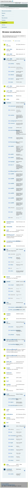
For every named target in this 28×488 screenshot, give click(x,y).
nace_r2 (11, 164)
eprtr (7, 230)
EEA (7, 1)
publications (9, 414)
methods (12, 74)
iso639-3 (12, 154)
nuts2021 (12, 198)
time (11, 453)
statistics (12, 449)
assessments (13, 106)
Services (3, 24)
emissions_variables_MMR (13, 307)
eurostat (8, 246)
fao (7, 249)
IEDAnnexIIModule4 (11, 355)
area (11, 432)
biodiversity (9, 95)
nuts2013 (12, 188)
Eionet (7, 8)
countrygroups (13, 120)
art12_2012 (9, 49)
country (11, 473)
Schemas (4, 20)
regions (11, 402)
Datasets (3, 13)
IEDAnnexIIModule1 (11, 339)
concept (12, 284)
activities (12, 63)
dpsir (11, 127)
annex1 (11, 326)
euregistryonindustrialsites (11, 241)
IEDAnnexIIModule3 (11, 349)
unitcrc (11, 271)
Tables (3, 15)
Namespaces (4, 27)
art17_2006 (9, 59)
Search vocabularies (7, 40)
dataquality (9, 226)
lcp (7, 389)
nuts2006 (12, 178)
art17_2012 (9, 86)
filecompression (13, 142)
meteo (11, 446)
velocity (11, 456)
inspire (8, 368)
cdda (7, 99)
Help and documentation (6, 10)
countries (12, 71)
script (11, 211)
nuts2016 (12, 193)
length (11, 442)
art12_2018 (9, 54)
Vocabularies (4, 22)
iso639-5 (12, 157)
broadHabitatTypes (13, 398)
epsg (11, 137)
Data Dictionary (11, 8)
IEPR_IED (8, 361)
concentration (13, 435)
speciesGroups (13, 405)
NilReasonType (13, 171)
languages (12, 161)
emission (12, 439)
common (8, 102)
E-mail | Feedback (5, 483)
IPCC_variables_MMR (13, 309)
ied (7, 322)
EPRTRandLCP (10, 235)
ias (7, 318)
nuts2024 (12, 202)
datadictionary (10, 221)
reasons (12, 78)
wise (7, 464)
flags (11, 257)
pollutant (12, 334)
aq (7, 44)
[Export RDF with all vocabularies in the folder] (24, 60)
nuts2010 (12, 183)
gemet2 (8, 281)
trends (11, 82)
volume (11, 460)
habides (8, 313)
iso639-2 (12, 146)
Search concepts (17, 40)
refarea (11, 264)
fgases (8, 276)
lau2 (7, 381)
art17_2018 (9, 91)
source (11, 291)
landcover (9, 372)
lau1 (7, 377)
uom (7, 426)
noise (7, 409)
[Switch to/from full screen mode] (20, 3)
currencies (12, 123)
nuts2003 (12, 173)
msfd (7, 394)
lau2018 (8, 384)
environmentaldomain (13, 130)
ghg (7, 302)
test (7, 422)
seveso (8, 417)
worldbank (9, 469)
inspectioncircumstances (13, 330)
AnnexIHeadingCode (13, 344)
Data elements (4, 17)
